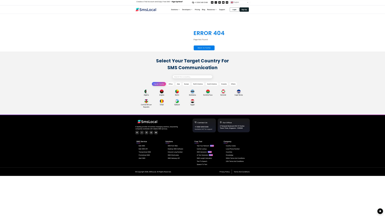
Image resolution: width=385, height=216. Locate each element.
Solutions (174, 9)
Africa (171, 84)
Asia (178, 84)
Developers (186, 9)
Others (233, 84)
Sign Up (244, 9)
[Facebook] (212, 2)
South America (212, 84)
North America (198, 84)
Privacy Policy (225, 172)
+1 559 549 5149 (201, 2)
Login (234, 9)
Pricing (197, 9)
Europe (186, 84)
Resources (211, 9)
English (236, 2)
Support (222, 9)
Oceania (224, 84)
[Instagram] (216, 2)
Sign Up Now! (177, 1)
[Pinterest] (219, 2)
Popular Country (159, 84)
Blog (203, 9)
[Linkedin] (227, 2)
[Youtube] (223, 2)
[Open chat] (380, 211)
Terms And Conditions (242, 172)
